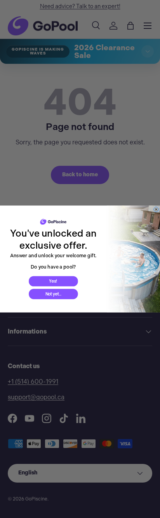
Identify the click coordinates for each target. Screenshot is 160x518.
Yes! (53, 281)
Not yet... (53, 294)
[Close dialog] (156, 209)
